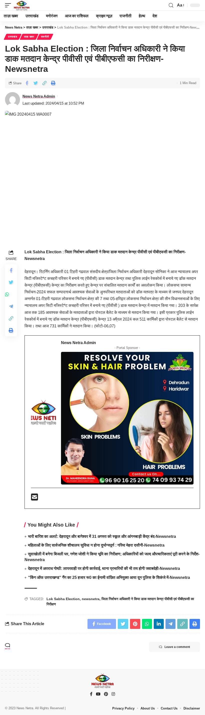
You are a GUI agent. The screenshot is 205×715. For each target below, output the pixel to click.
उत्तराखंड (12, 36)
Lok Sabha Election (63, 599)
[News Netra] (22, 5)
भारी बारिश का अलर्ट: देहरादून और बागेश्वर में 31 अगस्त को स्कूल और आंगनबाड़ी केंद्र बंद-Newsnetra (102, 536)
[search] (171, 5)
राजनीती (45, 36)
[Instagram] (113, 694)
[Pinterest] (106, 694)
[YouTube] (98, 694)
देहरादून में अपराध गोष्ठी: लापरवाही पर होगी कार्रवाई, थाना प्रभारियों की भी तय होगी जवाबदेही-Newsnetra (104, 568)
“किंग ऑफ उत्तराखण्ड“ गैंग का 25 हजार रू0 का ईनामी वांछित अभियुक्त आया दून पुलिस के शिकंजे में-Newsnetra (109, 577)
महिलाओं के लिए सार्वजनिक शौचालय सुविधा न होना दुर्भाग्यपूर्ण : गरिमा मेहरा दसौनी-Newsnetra (96, 545)
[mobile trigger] (9, 5)
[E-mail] (34, 499)
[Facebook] (91, 694)
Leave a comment (177, 647)
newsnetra (91, 599)
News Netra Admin (38, 96)
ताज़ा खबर (29, 36)
